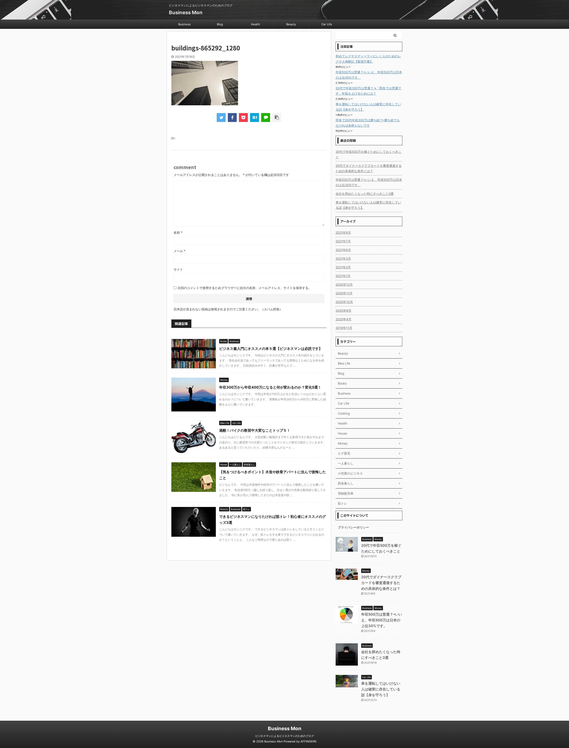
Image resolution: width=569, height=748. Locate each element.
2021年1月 (343, 276)
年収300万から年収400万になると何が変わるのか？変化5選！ (272, 387)
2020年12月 (344, 284)
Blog (220, 24)
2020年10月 (344, 302)
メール (179, 251)
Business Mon (185, 12)
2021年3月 (343, 258)
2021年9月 (343, 232)
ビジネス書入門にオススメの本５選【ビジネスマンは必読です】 (270, 348)
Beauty (291, 24)
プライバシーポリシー (353, 527)
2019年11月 (344, 328)
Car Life (326, 24)
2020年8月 (343, 310)
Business (184, 24)
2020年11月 (344, 293)
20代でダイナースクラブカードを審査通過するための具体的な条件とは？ (369, 168)
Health (255, 24)
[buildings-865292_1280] (254, 117)
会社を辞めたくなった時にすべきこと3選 (365, 193)
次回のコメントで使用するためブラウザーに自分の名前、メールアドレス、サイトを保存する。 (244, 288)
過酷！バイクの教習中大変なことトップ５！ (254, 430)
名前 (178, 232)
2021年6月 (343, 250)
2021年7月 (343, 241)
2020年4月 (343, 319)
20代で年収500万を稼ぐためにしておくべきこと (368, 154)
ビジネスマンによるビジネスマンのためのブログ (284, 736)
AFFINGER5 (309, 741)
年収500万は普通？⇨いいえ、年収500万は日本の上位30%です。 (369, 182)
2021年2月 (343, 267)
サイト (178, 269)
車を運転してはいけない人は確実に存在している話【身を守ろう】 (368, 204)
